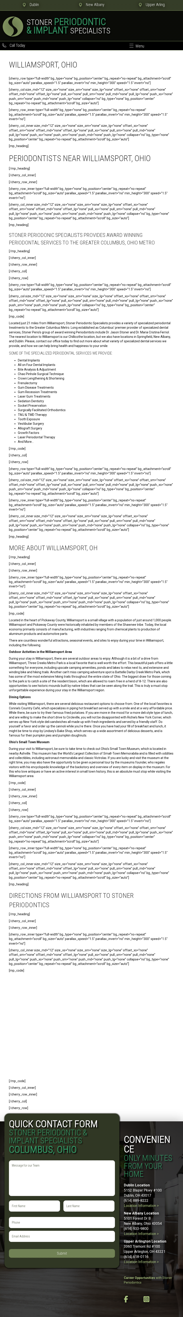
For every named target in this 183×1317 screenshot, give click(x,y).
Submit (62, 1253)
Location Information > (141, 1206)
